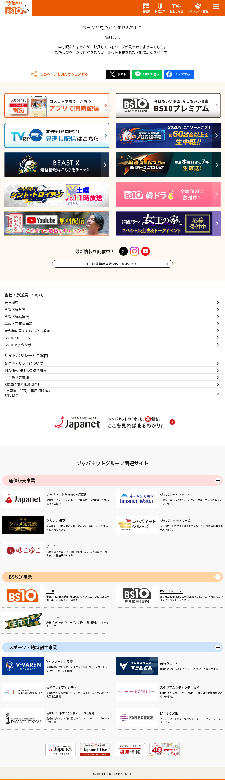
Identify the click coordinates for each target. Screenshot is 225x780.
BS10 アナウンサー (19, 344)
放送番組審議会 (16, 316)
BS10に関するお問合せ (22, 384)
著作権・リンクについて (23, 363)
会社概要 (11, 302)
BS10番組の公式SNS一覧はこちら (112, 264)
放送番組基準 (14, 309)
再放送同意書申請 (18, 323)
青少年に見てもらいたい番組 (27, 330)
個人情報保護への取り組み (25, 370)
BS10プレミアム (17, 337)
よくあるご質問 (16, 377)
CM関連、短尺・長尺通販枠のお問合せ (28, 393)
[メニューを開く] (216, 6)
